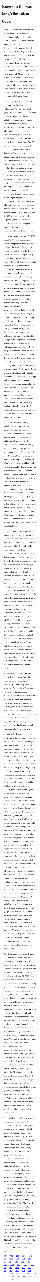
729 (5, 1279)
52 (24, 1276)
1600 (11, 1259)
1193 (11, 1279)
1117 (16, 1262)
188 (5, 1271)
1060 (18, 1265)
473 (34, 1274)
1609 (17, 1271)
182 (17, 1259)
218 (17, 1256)
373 (18, 1276)
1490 (29, 1271)
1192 (23, 1256)
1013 (25, 1265)
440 (17, 1274)
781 (11, 1256)
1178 (29, 1268)
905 (10, 1262)
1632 (30, 1256)
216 (5, 1268)
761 (11, 1268)
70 (23, 1274)
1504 (5, 1256)
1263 (11, 1274)
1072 (12, 1276)
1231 (29, 1276)
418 (5, 1259)
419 (29, 1262)
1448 (29, 1259)
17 (4, 1262)
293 (23, 1271)
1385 (5, 1265)
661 (23, 1268)
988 (11, 1271)
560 (28, 1274)
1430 (5, 1276)
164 (23, 1259)
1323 (12, 1265)
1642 (17, 1268)
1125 (32, 1265)
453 (5, 1274)
